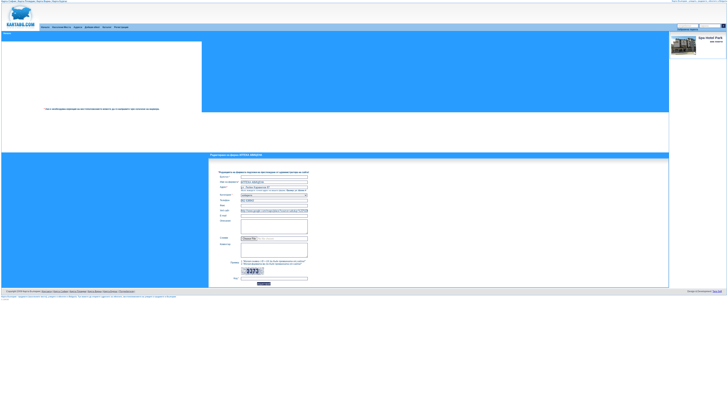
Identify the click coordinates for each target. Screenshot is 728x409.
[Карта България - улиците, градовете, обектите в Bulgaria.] (20, 29)
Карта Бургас (59, 1)
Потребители (126, 291)
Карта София (8, 1)
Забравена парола (687, 29)
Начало (45, 27)
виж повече (716, 41)
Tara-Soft (717, 291)
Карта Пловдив (26, 1)
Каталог (107, 27)
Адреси (78, 27)
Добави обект (92, 27)
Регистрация (121, 27)
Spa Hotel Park (710, 38)
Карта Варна (44, 1)
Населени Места (61, 27)
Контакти (47, 291)
